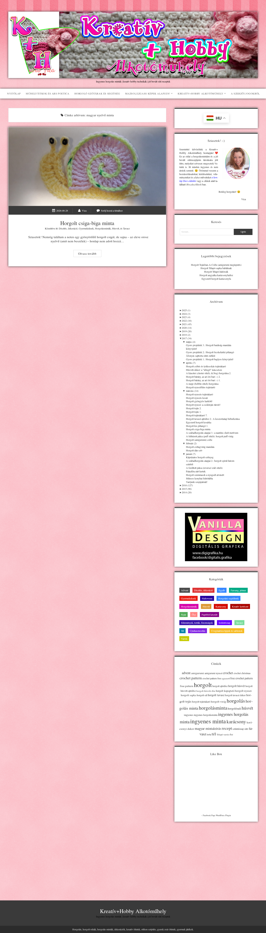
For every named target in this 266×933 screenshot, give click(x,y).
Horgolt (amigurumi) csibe (199, 439)
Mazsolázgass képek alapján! (147, 93)
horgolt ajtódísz (220, 686)
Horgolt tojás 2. (193, 408)
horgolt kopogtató (225, 691)
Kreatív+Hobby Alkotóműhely (200, 93)
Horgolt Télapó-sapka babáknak (216, 268)
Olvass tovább (89, 254)
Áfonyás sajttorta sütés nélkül (200, 355)
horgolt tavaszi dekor (235, 695)
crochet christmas (242, 673)
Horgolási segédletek (228, 598)
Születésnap (224, 622)
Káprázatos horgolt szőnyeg (199, 457)
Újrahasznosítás (197, 630)
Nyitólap (14, 93)
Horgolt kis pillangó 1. (197, 425)
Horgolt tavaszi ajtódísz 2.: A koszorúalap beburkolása (213, 418)
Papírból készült (209, 614)
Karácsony (221, 606)
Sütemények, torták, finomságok (197, 622)
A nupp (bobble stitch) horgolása (202, 383)
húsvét (247, 708)
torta (209, 734)
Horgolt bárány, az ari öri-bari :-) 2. (203, 376)
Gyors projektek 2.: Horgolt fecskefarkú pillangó (210, 352)
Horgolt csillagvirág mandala (200, 446)
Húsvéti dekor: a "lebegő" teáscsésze (204, 369)
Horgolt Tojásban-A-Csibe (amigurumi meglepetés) (216, 264)
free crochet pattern (241, 678)
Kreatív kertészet (240, 606)
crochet (228, 673)
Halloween (207, 598)
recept (227, 728)
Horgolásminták (103, 228)
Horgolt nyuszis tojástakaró (199, 394)
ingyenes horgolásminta (205, 714)
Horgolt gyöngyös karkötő (199, 401)
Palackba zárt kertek (196, 471)
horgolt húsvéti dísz (205, 690)
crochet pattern (191, 677)
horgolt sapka (188, 695)
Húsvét (115, 228)
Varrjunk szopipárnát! (196, 482)
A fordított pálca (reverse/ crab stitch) (204, 467)
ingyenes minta (208, 721)
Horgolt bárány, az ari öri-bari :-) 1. (203, 380)
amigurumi (197, 673)
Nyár (183, 614)
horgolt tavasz (216, 695)
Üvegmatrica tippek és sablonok (227, 630)
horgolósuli (234, 708)
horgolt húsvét (236, 686)
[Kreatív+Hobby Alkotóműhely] (133, 76)
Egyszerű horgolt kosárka (198, 422)
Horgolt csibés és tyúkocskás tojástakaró (206, 366)
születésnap (238, 728)
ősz (231, 734)
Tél (182, 630)
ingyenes (188, 715)
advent (186, 673)
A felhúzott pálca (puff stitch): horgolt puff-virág (209, 436)
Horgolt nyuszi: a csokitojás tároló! (203, 404)
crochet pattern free (211, 678)
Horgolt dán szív (194, 450)
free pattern (186, 686)
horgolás (236, 700)
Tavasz (126, 228)
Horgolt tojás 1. (193, 411)
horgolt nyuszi (243, 691)
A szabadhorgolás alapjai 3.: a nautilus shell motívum (212, 432)
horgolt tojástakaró (201, 701)
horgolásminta (213, 707)
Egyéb (222, 590)
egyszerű (226, 678)
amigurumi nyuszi (213, 673)
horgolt (203, 685)
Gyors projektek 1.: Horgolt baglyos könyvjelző (209, 359)
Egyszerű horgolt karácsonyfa (216, 278)
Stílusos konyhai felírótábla (199, 478)
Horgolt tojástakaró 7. (196, 415)
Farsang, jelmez (238, 590)
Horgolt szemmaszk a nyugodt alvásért (205, 474)
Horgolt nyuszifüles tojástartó (200, 387)
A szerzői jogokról (245, 93)
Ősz (194, 614)
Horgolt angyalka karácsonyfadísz (216, 275)
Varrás (184, 638)
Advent (184, 590)
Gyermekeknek (86, 228)
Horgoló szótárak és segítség (97, 93)
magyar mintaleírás (208, 728)
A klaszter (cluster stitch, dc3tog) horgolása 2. (208, 373)
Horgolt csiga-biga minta (87, 166)
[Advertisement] (216, 855)
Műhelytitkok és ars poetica (47, 93)
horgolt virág (218, 701)
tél (214, 734)
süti (246, 729)
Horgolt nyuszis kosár (197, 397)
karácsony (236, 721)
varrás (226, 734)
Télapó (220, 734)
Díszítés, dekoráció (68, 228)
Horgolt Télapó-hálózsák (216, 271)
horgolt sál (202, 695)
